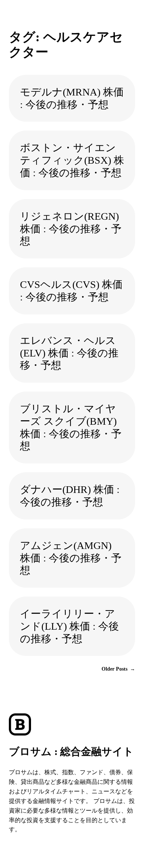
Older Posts (118, 669)
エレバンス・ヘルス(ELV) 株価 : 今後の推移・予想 (69, 353)
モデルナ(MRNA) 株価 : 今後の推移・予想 (72, 98)
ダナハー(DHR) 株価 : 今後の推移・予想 (70, 496)
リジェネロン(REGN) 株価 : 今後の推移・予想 (70, 229)
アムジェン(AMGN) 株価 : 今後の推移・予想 (70, 558)
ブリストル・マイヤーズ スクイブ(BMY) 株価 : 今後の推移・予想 (70, 427)
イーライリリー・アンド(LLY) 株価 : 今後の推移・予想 (69, 626)
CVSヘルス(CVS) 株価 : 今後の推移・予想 (71, 291)
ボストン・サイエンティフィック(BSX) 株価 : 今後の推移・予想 (72, 160)
